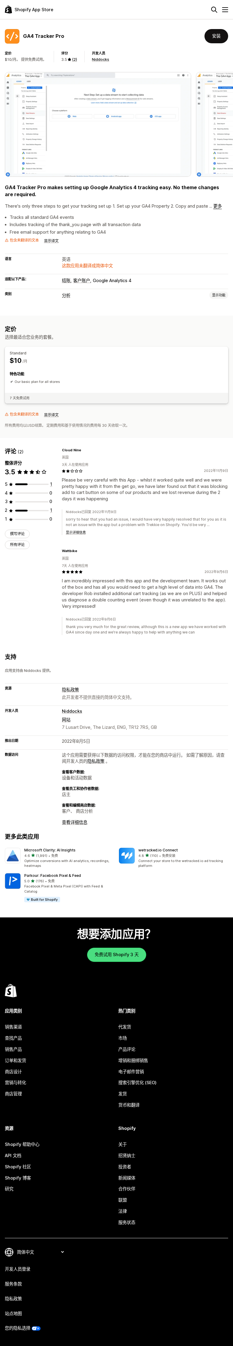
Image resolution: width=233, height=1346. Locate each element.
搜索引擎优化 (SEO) (137, 1082)
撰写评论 (17, 533)
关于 (122, 1144)
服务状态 (126, 1222)
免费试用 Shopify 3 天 (117, 954)
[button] (59, 858)
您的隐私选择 (17, 1328)
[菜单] (225, 10)
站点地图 (13, 1313)
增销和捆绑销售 (133, 1060)
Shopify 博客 (18, 1177)
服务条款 (13, 1283)
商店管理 (13, 1093)
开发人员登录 (17, 1269)
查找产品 (13, 1038)
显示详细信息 (76, 532)
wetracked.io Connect (158, 850)
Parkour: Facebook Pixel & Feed (52, 875)
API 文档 (13, 1155)
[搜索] (214, 10)
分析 (66, 295)
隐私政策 (70, 689)
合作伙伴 (126, 1188)
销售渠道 (13, 1026)
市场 (122, 1038)
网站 (66, 719)
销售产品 (13, 1049)
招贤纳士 (126, 1155)
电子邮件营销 (131, 1071)
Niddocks (100, 59)
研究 (9, 1188)
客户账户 (81, 280)
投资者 (124, 1166)
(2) (74, 59)
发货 (122, 1093)
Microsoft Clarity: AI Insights (50, 850)
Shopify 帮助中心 (22, 1144)
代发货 (124, 1026)
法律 (122, 1211)
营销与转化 (15, 1082)
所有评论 (17, 544)
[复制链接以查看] (85, 450)
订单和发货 (15, 1060)
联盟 (122, 1200)
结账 (66, 280)
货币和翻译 (129, 1104)
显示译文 (51, 241)
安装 (216, 35)
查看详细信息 (74, 822)
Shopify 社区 (18, 1166)
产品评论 (126, 1049)
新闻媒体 (126, 1177)
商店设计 (13, 1071)
